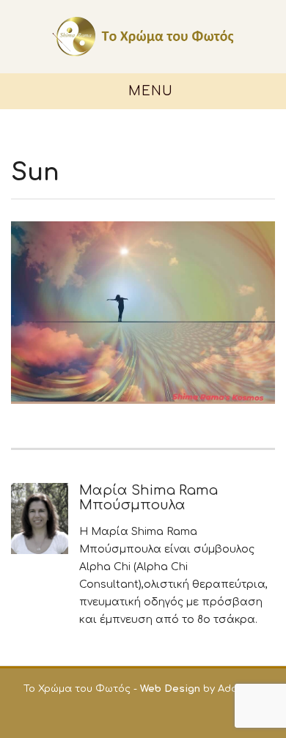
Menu (148, 91)
